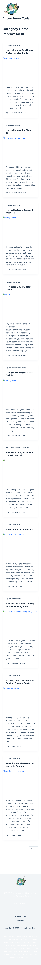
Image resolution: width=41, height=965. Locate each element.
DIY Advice (10, 448)
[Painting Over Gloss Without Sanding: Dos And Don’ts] (21, 700)
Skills (23, 368)
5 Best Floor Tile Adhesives (19, 529)
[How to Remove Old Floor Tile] (21, 149)
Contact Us (20, 916)
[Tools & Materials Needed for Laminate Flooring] (21, 783)
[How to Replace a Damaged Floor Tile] (21, 229)
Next (32, 848)
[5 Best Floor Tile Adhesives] (21, 546)
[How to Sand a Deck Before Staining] (21, 392)
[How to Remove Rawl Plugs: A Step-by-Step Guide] (21, 70)
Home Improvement (13, 45)
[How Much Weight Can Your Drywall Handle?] (21, 472)
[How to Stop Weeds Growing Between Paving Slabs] (21, 623)
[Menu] (37, 10)
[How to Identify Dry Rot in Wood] (21, 306)
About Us (20, 920)
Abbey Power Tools (16, 18)
